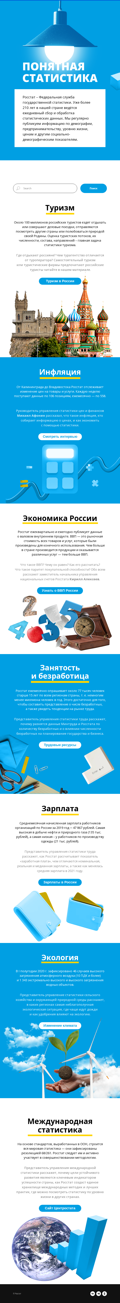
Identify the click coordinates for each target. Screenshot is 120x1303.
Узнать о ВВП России (60, 590)
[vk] (92, 1293)
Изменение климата (60, 1025)
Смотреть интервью (60, 436)
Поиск (94, 188)
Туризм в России (60, 281)
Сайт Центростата (60, 1208)
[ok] (104, 1293)
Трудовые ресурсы (60, 745)
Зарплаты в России (60, 882)
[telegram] (98, 1293)
